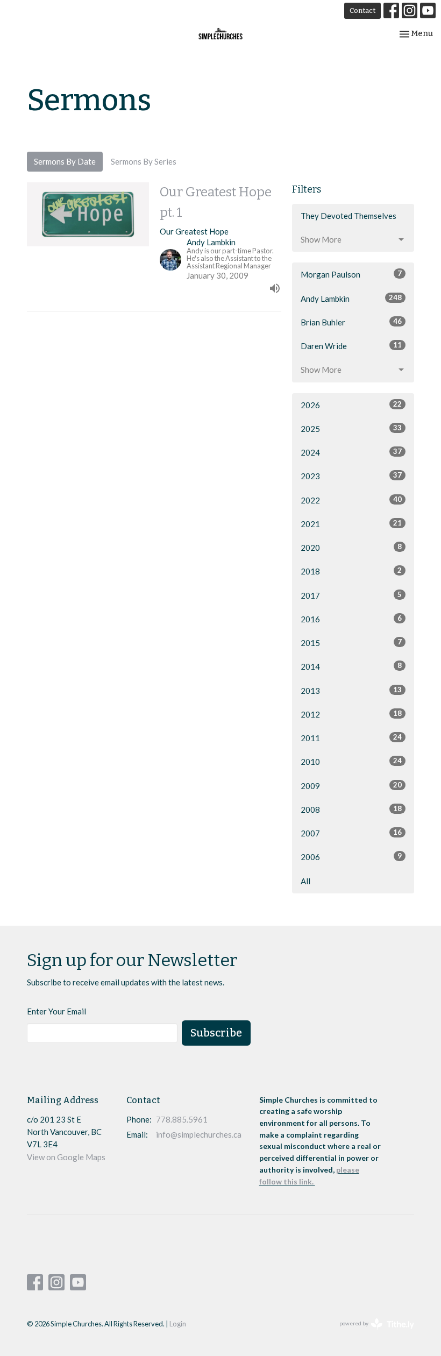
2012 (351, 714)
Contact (362, 10)
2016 (351, 619)
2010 (351, 761)
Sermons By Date (65, 161)
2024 (351, 452)
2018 (351, 571)
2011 (351, 738)
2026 (351, 405)
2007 (351, 833)
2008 (351, 809)
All (305, 881)
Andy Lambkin (351, 298)
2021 (351, 524)
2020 (351, 547)
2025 (351, 428)
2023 (351, 476)
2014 (351, 666)
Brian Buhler (351, 322)
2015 (351, 642)
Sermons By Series (143, 161)
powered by (371, 1332)
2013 (351, 690)
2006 (351, 856)
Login (177, 1323)
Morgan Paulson (351, 274)
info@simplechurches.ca (198, 1134)
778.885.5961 (182, 1119)
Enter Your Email (56, 1011)
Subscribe (216, 1032)
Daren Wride (351, 345)
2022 (351, 500)
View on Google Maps (66, 1157)
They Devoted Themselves (348, 216)
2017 (351, 595)
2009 (351, 785)
